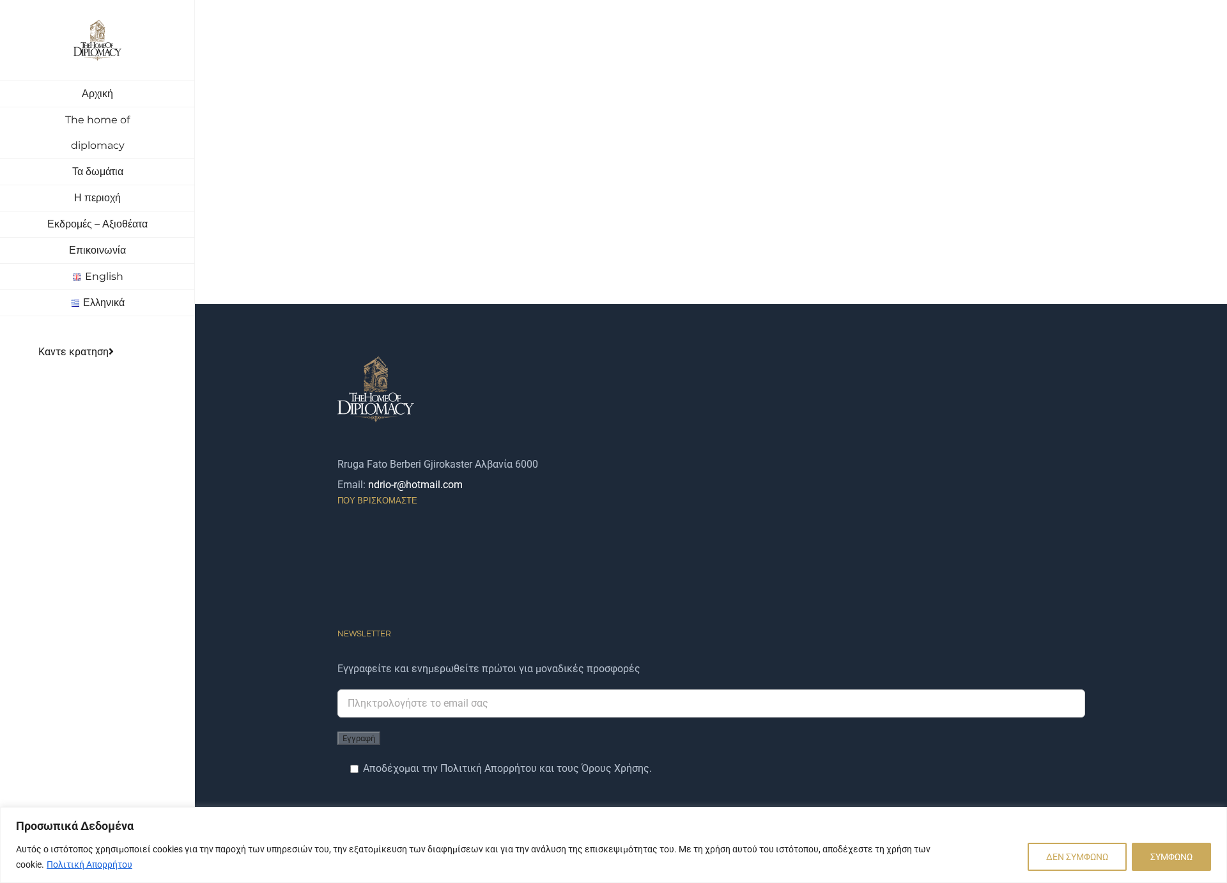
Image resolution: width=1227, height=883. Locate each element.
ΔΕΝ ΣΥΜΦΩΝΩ (1077, 857)
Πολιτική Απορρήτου (89, 864)
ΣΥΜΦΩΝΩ (1171, 857)
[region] (613, 845)
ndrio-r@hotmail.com (415, 485)
